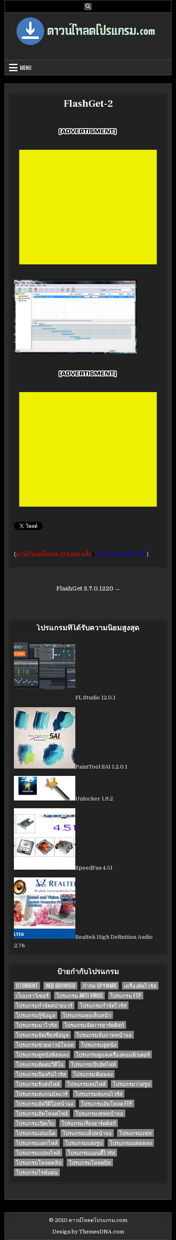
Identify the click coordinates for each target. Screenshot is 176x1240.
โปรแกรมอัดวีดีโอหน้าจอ (45, 1103)
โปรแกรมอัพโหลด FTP (106, 1103)
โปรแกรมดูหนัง (98, 1044)
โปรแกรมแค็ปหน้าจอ (87, 1133)
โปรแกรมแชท (135, 1133)
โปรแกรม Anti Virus (79, 995)
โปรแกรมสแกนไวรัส (98, 1094)
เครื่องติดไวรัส (140, 986)
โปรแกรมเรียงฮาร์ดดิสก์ (88, 1123)
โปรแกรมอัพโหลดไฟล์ (42, 1113)
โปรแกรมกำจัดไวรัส (103, 1005)
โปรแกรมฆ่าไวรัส (36, 1025)
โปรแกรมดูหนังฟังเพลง (42, 1054)
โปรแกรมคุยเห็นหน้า (87, 1015)
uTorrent (27, 986)
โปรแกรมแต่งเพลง (131, 1143)
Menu (26, 67)
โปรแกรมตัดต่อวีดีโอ (39, 1064)
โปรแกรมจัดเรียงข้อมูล (42, 1035)
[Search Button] (88, 6)
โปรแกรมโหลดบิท (90, 1162)
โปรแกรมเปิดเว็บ (35, 1123)
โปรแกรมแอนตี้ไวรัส (91, 1153)
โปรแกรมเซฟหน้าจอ (99, 1113)
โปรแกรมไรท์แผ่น (37, 1172)
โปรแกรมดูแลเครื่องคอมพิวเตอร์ (113, 1054)
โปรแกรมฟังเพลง (93, 1074)
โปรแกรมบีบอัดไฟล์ (93, 1064)
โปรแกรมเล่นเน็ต (35, 1133)
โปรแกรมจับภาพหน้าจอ (104, 1035)
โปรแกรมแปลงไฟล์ (38, 1153)
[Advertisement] (88, 207)
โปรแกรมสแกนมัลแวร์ (42, 1094)
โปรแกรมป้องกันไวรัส (41, 1074)
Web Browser (60, 986)
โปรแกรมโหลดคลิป (38, 1162)
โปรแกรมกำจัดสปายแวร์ (44, 1005)
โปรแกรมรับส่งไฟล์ (38, 1084)
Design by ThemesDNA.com (88, 1232)
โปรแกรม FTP (125, 995)
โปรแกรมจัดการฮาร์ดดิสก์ (94, 1025)
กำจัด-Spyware (100, 986)
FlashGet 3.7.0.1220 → (88, 589)
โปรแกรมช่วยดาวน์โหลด (45, 1044)
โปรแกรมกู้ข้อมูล (35, 1015)
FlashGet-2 (88, 103)
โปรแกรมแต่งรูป (83, 1143)
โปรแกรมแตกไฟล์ (37, 1143)
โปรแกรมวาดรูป (131, 1084)
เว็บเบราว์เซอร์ (32, 995)
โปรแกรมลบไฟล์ (86, 1084)
